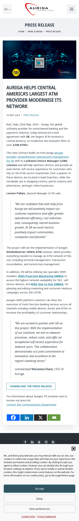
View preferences (39, 508)
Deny (39, 498)
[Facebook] (13, 417)
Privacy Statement (46, 516)
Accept (39, 488)
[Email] (54, 417)
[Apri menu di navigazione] (71, 9)
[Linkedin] (26, 417)
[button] (73, 448)
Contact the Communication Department (31, 404)
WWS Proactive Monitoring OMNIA (41, 276)
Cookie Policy (28, 516)
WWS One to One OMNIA (47, 284)
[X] (40, 417)
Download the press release (31, 386)
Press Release (31, 115)
